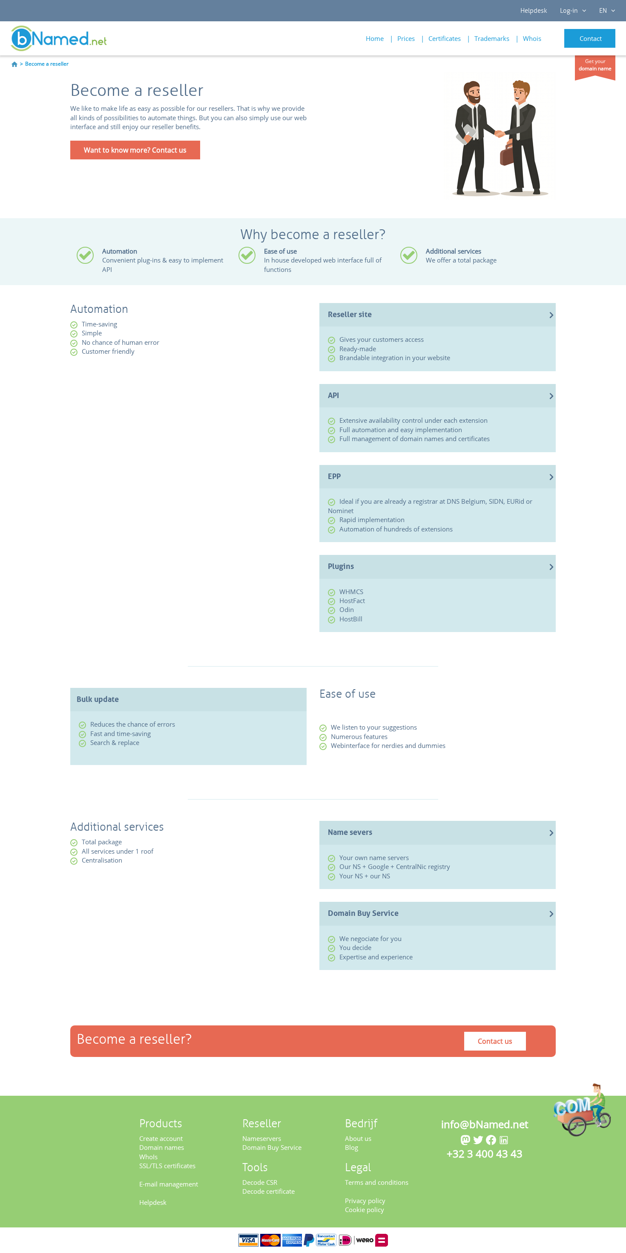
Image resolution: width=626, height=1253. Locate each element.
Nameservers (261, 1138)
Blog (351, 1147)
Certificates (444, 38)
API (333, 395)
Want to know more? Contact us (135, 150)
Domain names (161, 1147)
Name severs (350, 832)
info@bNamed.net (484, 1124)
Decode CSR (259, 1182)
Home (375, 38)
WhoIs (148, 1156)
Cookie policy (364, 1209)
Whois (532, 38)
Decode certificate (268, 1191)
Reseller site (350, 314)
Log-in (569, 10)
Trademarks (491, 38)
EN (603, 10)
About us (358, 1138)
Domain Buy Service (363, 913)
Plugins (341, 566)
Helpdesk (533, 10)
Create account (161, 1138)
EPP (334, 476)
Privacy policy (365, 1200)
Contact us (495, 1041)
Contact (591, 38)
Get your (595, 65)
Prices (406, 38)
